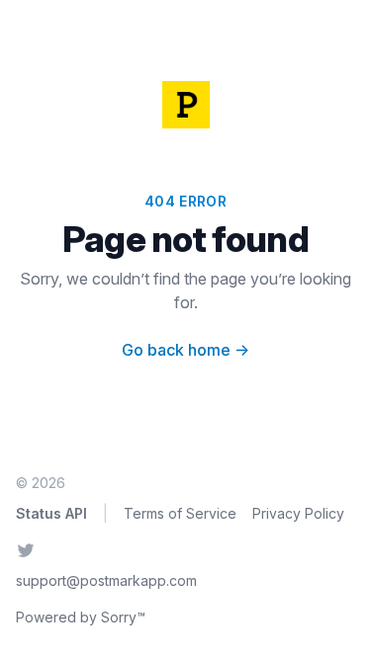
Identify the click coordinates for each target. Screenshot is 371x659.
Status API (51, 513)
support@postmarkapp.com (106, 580)
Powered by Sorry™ (80, 617)
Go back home (185, 350)
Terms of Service (180, 513)
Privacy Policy (298, 513)
